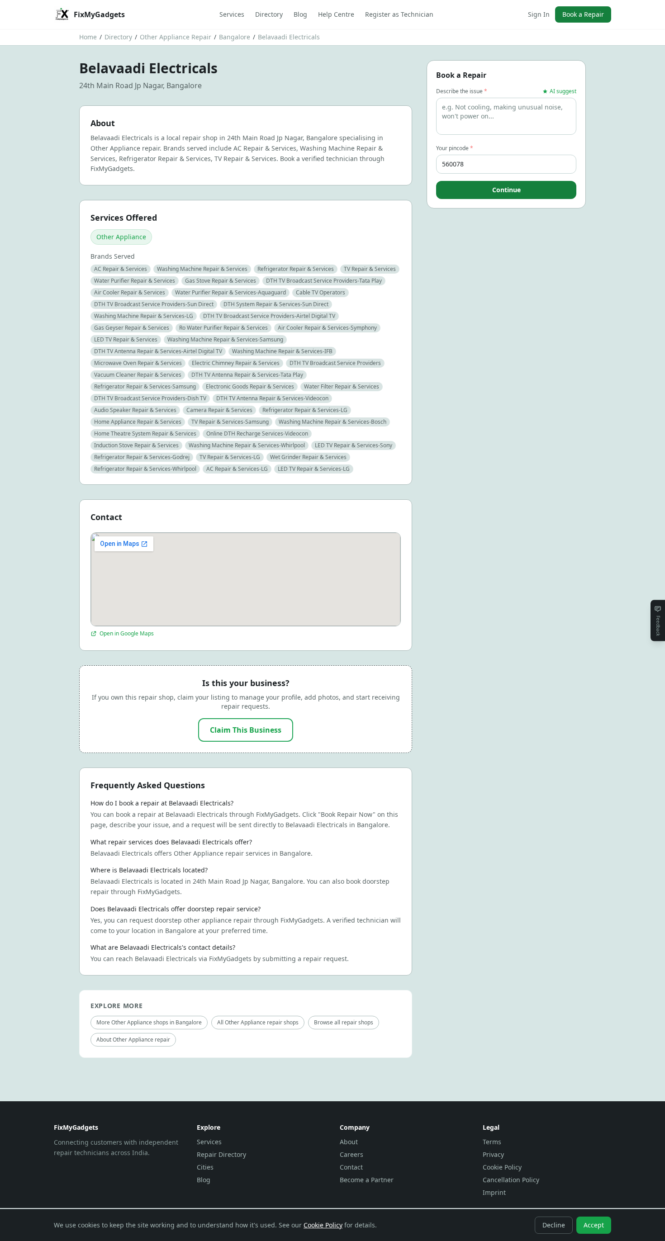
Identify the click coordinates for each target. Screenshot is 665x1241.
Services (231, 14)
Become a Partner (367, 1179)
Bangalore (234, 37)
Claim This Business (245, 730)
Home (88, 37)
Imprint (494, 1192)
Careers (351, 1154)
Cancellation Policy (511, 1179)
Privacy (493, 1154)
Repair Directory (221, 1154)
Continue (506, 189)
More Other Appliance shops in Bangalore (149, 1022)
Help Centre (336, 14)
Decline (553, 1225)
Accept (594, 1225)
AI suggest (563, 91)
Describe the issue (461, 91)
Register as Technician (399, 14)
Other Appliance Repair (175, 37)
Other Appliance (121, 236)
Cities (205, 1167)
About (349, 1141)
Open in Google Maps (127, 633)
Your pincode (454, 148)
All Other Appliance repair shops (258, 1022)
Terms (492, 1141)
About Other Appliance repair (133, 1039)
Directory (269, 14)
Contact (351, 1167)
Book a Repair (583, 14)
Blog (300, 14)
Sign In (539, 14)
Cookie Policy (502, 1167)
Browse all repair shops (343, 1022)
